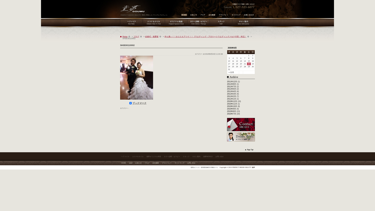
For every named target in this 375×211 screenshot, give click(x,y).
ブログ (136, 36)
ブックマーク (139, 103)
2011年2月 (231, 96)
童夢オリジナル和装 (153, 156)
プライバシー (167, 163)
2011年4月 (231, 91)
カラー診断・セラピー (172, 156)
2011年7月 (231, 86)
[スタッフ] (221, 19)
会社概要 (155, 163)
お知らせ (138, 163)
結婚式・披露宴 (151, 36)
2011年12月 (232, 81)
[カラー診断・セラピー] (198, 19)
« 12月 (231, 72)
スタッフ (186, 156)
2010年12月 (232, 101)
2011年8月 (231, 84)
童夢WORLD (208, 156)
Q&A (130, 163)
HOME (123, 163)
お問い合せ (219, 156)
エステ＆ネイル (138, 156)
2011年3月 (231, 94)
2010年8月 (231, 111)
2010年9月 (231, 109)
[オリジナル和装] (176, 19)
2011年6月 (231, 89)
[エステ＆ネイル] (154, 19)
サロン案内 (196, 156)
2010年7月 (231, 114)
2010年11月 (232, 104)
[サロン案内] (243, 19)
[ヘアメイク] (131, 19)
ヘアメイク (125, 156)
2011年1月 (231, 99)
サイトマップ (179, 163)
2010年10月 (232, 106)
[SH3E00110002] (136, 57)
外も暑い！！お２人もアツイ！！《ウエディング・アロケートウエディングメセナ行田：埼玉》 (205, 36)
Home (124, 36)
